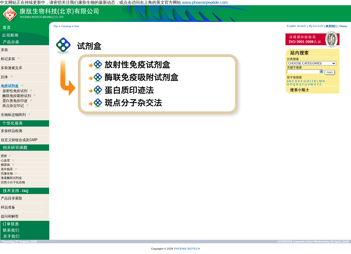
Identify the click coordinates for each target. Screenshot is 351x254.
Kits (76, 26)
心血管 (5, 160)
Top (55, 26)
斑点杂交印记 (14, 106)
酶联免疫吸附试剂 (17, 96)
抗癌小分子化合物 (13, 182)
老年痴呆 (7, 169)
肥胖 (4, 156)
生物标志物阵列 (14, 115)
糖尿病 (5, 164)
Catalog (66, 26)
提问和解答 (10, 216)
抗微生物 (7, 173)
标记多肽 (9, 59)
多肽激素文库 (11, 68)
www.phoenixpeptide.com (205, 2)
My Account (316, 25)
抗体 (5, 77)
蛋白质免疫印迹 (16, 101)
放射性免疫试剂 (16, 91)
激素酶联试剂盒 (11, 177)
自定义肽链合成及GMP (19, 140)
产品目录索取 (11, 198)
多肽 (4, 50)
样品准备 (8, 207)
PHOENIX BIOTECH (187, 248)
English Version (296, 25)
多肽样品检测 (11, 131)
